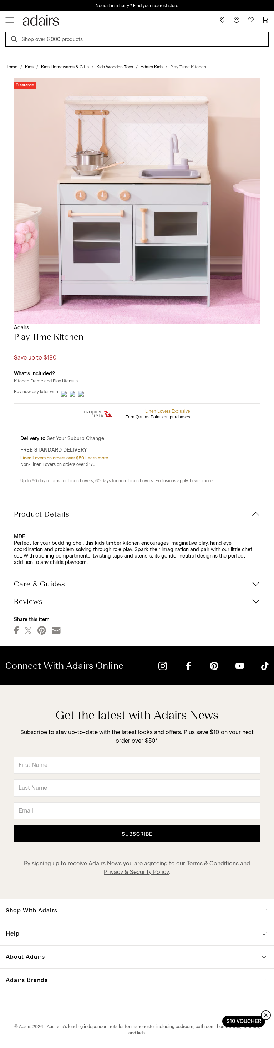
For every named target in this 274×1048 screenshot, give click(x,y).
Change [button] (95, 439)
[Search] (15, 40)
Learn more (96, 458)
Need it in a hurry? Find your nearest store (137, 5)
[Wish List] (250, 20)
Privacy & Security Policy (136, 872)
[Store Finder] (222, 20)
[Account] (236, 20)
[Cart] (265, 20)
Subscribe (137, 834)
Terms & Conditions (213, 863)
